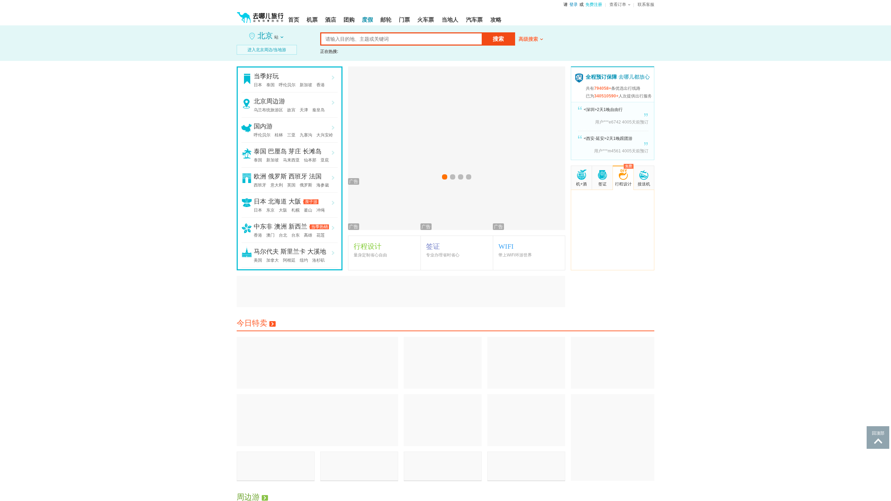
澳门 (270, 235)
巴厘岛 (277, 151)
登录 (573, 4)
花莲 (320, 235)
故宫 (291, 110)
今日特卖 (252, 323)
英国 (291, 185)
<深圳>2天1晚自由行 (603, 109)
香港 (320, 84)
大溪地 (316, 251)
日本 (258, 84)
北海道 (277, 201)
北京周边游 (269, 101)
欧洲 (260, 176)
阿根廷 (289, 260)
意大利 (276, 185)
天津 (304, 110)
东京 (270, 210)
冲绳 (320, 210)
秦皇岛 (318, 110)
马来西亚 (291, 160)
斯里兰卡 (293, 251)
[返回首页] (260, 14)
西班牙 (298, 176)
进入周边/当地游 (266, 49)
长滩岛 (312, 151)
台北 (283, 235)
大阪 (295, 201)
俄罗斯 (277, 176)
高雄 (308, 235)
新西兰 (298, 226)
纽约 (304, 260)
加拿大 (272, 260)
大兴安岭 (324, 135)
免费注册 (593, 4)
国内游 (263, 126)
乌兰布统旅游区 (268, 110)
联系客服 (646, 4)
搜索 (498, 39)
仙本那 (310, 160)
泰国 (270, 84)
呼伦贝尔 (287, 84)
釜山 (308, 210)
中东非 (263, 226)
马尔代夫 (266, 251)
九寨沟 (306, 135)
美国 (258, 260)
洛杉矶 (318, 260)
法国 (315, 176)
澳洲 (280, 226)
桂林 (279, 135)
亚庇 (325, 160)
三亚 (291, 135)
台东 (295, 235)
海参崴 (322, 185)
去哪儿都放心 (618, 77)
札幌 (295, 210)
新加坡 (306, 84)
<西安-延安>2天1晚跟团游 (608, 138)
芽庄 (295, 151)
